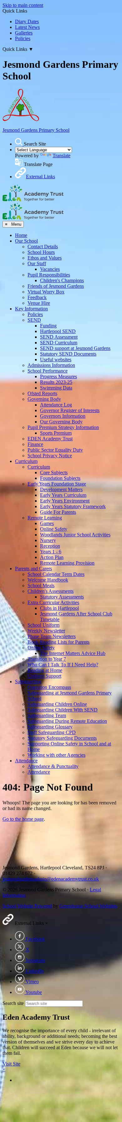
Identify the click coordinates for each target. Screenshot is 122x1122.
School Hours (41, 252)
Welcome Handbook (48, 579)
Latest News (27, 27)
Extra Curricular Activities (53, 602)
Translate (61, 155)
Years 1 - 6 (50, 551)
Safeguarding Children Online (57, 704)
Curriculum (26, 461)
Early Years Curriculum (63, 495)
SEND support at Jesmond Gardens (75, 348)
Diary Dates (27, 21)
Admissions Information (51, 365)
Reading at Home (45, 670)
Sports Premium (56, 433)
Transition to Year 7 (47, 659)
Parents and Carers (33, 568)
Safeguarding (28, 681)
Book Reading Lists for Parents (58, 642)
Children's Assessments (51, 591)
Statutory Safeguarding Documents (62, 738)
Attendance (26, 760)
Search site (13, 1003)
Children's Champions (62, 280)
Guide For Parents (58, 512)
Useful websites (55, 359)
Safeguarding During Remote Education (67, 721)
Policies (22, 38)
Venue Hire (39, 303)
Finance (35, 444)
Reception (50, 546)
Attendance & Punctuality (53, 766)
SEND (34, 320)
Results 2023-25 (56, 382)
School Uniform (43, 625)
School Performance (48, 370)
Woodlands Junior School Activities (75, 534)
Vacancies (50, 269)
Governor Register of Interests (69, 410)
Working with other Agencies (56, 755)
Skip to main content (23, 5)
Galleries (24, 32)
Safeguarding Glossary (50, 726)
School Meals (41, 585)
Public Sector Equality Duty (55, 450)
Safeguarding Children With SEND (63, 709)
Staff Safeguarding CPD (52, 732)
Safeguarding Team (47, 715)
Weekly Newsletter (46, 630)
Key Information (31, 308)
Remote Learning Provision (67, 563)
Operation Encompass (49, 687)
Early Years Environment (64, 500)
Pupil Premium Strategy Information (63, 427)
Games (47, 523)
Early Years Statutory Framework (73, 506)
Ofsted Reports (42, 393)
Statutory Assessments (62, 596)
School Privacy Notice (50, 455)
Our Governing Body (61, 421)
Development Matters (61, 489)
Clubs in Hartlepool (59, 608)
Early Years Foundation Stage (57, 483)
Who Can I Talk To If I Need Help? (63, 664)
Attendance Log (56, 404)
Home (21, 235)
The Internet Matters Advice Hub (72, 653)
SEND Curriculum (58, 342)
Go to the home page (23, 819)
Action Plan (52, 557)
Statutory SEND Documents (68, 354)
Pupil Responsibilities (49, 274)
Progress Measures (58, 376)
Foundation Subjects (60, 478)
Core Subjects (54, 472)
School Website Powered (27, 906)
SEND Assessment (59, 337)
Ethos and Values (45, 257)
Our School (26, 241)
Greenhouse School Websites (88, 906)
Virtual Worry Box (46, 291)
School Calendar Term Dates (56, 574)
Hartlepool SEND (58, 331)
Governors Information (62, 416)
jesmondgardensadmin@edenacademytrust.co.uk (51, 879)
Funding (48, 325)
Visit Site (11, 1063)
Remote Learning (45, 517)
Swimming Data (56, 387)
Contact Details (43, 246)
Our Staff (37, 263)
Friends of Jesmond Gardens (56, 286)
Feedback (37, 297)
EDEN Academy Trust (50, 438)
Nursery (48, 540)
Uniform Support (44, 676)
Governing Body (44, 399)
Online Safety (53, 529)
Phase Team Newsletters (52, 636)
